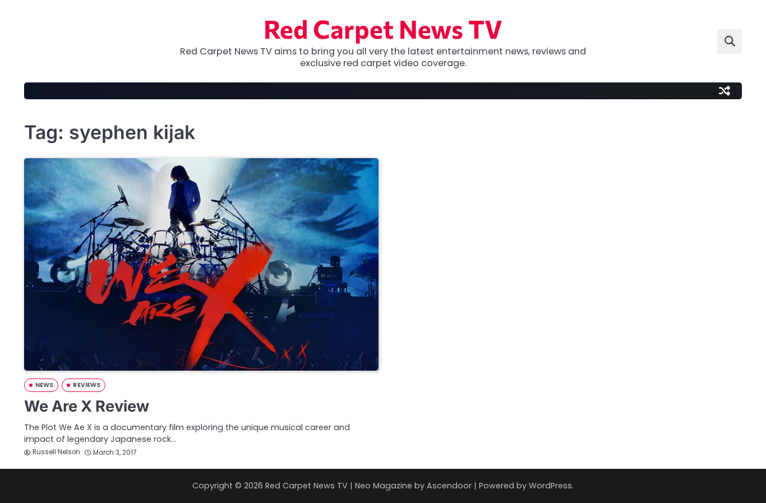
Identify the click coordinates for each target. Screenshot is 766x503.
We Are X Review (86, 406)
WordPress (550, 485)
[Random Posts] (724, 90)
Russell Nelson (56, 451)
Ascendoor (449, 485)
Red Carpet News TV (383, 28)
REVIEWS (86, 385)
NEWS (44, 385)
